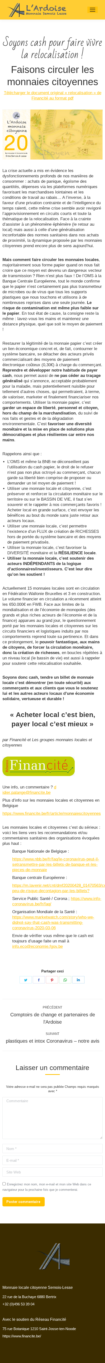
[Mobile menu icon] (92, 10)
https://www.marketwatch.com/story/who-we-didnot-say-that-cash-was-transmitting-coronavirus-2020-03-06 (53, 922)
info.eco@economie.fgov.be (37, 946)
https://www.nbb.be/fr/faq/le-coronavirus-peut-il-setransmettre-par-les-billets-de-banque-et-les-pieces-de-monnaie (55, 864)
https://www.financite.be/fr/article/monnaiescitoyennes (51, 813)
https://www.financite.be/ (21, 1336)
